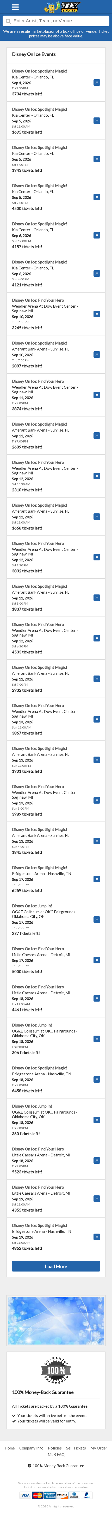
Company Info (31, 1448)
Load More (56, 1266)
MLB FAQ (56, 1454)
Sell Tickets (76, 1448)
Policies (55, 1448)
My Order (98, 1448)
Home (10, 1448)
